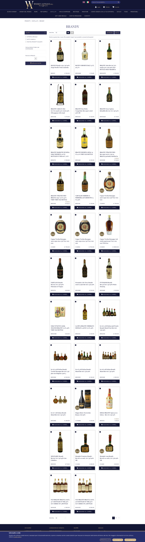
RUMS (35, 11)
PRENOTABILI (134, 11)
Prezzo (110, 32)
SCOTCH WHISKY (12, 11)
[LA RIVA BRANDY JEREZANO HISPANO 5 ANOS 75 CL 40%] (85, 312)
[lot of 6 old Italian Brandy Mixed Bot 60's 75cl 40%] (109, 355)
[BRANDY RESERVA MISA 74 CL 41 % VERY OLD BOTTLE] (84, 138)
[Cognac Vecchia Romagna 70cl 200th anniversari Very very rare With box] (109, 225)
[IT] (88, 2)
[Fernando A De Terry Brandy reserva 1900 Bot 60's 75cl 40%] (85, 268)
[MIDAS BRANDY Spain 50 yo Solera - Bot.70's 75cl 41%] (109, 398)
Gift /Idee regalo (60, 16)
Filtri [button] (28, 32)
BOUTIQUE (76, 11)
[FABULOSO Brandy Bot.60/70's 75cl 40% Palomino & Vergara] (60, 268)
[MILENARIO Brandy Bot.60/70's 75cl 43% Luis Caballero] (60, 442)
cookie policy (17, 537)
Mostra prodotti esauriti (34, 41)
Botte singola (31, 39)
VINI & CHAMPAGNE (64, 11)
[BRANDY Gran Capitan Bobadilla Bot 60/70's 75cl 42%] (109, 95)
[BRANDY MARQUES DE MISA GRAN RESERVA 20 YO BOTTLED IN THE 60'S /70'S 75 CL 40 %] (60, 138)
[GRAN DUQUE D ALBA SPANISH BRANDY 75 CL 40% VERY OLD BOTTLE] (60, 312)
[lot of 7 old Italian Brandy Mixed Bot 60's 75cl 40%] (60, 398)
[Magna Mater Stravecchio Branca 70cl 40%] (84, 398)
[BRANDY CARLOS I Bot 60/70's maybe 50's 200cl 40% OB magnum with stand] (60, 95)
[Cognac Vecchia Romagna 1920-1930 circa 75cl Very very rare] (109, 181)
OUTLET (119, 11)
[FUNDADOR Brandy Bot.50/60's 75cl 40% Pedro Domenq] (109, 268)
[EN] (84, 2)
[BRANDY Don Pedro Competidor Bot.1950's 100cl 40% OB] (85, 95)
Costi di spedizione (75, 16)
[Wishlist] (52, 41)
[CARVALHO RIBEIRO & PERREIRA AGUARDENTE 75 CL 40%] (84, 181)
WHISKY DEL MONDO (25, 11)
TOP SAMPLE (43, 11)
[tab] (36, 32)
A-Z (118, 32)
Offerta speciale (32, 36)
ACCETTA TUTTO (130, 539)
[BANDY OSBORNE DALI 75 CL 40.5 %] (84, 51)
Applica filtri (36, 63)
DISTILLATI (53, 11)
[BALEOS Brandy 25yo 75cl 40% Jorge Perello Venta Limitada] (60, 51)
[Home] (52, 5)
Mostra (51, 32)
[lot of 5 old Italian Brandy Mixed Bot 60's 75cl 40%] (85, 355)
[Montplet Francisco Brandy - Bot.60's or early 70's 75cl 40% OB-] (85, 442)
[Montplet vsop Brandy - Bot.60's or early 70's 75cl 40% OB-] (109, 442)
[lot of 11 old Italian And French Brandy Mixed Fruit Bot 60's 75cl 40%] (109, 312)
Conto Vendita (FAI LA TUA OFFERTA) (102, 11)
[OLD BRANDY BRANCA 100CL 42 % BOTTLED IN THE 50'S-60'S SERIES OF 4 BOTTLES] (60, 485)
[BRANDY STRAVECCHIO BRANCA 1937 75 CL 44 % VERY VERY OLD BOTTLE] (60, 181)
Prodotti (27, 21)
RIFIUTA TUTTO (117, 539)
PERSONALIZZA (105, 539)
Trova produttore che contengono (32, 48)
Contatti (87, 16)
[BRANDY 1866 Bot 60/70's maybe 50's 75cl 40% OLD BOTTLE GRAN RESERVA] (109, 51)
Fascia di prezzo (30, 55)
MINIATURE (85, 11)
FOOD (126, 11)
